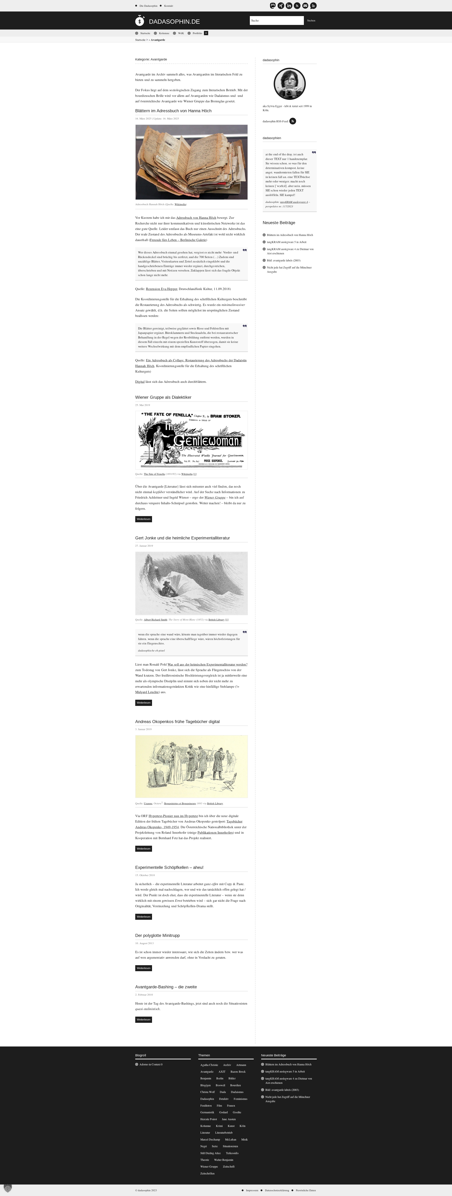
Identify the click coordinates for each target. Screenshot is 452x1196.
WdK (181, 33)
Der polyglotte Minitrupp (157, 935)
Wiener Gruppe (193, 101)
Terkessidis (232, 1153)
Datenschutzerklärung (277, 1190)
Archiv (227, 1065)
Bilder (232, 1078)
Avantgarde (206, 1071)
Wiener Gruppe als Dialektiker (163, 397)
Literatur (205, 1132)
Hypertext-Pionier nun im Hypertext (173, 816)
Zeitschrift (228, 1166)
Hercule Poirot (208, 1119)
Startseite (145, 33)
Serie (215, 1146)
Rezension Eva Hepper (161, 288)
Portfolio (197, 33)
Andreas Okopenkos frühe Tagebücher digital (177, 721)
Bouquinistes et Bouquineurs (180, 803)
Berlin (219, 1078)
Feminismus (240, 1099)
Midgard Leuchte (147, 692)
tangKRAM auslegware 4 (294, 202)
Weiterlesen (144, 519)
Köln (242, 1126)
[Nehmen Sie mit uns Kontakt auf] (313, 5)
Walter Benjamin (223, 1160)
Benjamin (205, 1078)
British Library (217, 619)
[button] (8, 1188)
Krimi (219, 1126)
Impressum (252, 1190)
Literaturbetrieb (224, 1132)
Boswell (220, 1085)
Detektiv (224, 1099)
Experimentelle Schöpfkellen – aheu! (169, 867)
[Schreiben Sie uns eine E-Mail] (305, 5)
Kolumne (164, 33)
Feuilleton (206, 1105)
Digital (140, 381)
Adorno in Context (149, 1064)
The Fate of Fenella (154, 473)
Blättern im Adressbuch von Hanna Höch (173, 111)
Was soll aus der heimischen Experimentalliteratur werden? (207, 664)
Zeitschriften (207, 1173)
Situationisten (230, 1146)
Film (219, 1105)
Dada (223, 1092)
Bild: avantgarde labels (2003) (284, 260)
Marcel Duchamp (210, 1139)
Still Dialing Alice (210, 1153)
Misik (244, 1139)
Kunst (231, 1126)
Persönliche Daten (306, 1190)
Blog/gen (205, 1085)
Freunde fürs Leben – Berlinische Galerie (178, 240)
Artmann (241, 1065)
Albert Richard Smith (155, 619)
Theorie (204, 1160)
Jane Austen (229, 1119)
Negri (203, 1146)
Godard (223, 1112)
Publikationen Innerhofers (215, 832)
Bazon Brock (238, 1071)
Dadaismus (222, 95)
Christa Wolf (207, 1092)
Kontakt (168, 5)
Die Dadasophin (148, 5)
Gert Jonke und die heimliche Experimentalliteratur (182, 538)
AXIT (222, 1071)
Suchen (311, 20)
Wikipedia (180, 204)
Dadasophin (207, 1099)
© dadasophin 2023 (146, 1190)
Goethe (237, 1112)
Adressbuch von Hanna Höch (196, 217)
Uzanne (148, 803)
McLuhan (230, 1139)
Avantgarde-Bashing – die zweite (166, 987)
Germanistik (207, 1112)
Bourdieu (235, 1085)
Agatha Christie (209, 1065)
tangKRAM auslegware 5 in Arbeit (286, 242)
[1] (195, 473)
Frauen (231, 1105)
